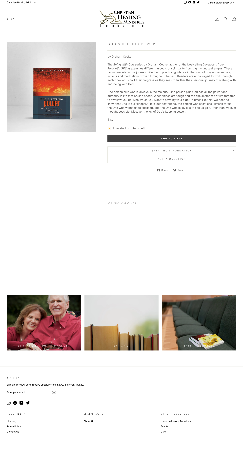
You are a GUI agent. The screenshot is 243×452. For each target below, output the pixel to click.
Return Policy (14, 426)
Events (164, 426)
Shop (11, 19)
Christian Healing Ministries (22, 2)
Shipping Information (172, 150)
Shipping (11, 421)
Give (163, 431)
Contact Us (13, 431)
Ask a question (172, 159)
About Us (89, 421)
